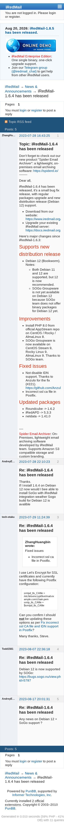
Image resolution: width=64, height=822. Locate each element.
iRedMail (14, 7)
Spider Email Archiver (35, 434)
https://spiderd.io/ (45, 171)
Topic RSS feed (20, 122)
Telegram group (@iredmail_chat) (29, 69)
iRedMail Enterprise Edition (31, 56)
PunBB (31, 791)
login (23, 110)
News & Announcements (21, 775)
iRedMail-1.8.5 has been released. (29, 30)
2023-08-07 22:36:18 (34, 649)
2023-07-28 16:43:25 (34, 135)
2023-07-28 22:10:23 (34, 461)
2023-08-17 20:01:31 (34, 699)
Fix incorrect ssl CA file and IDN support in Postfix (39, 626)
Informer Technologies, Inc (31, 795)
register (36, 110)
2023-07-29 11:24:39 (34, 517)
